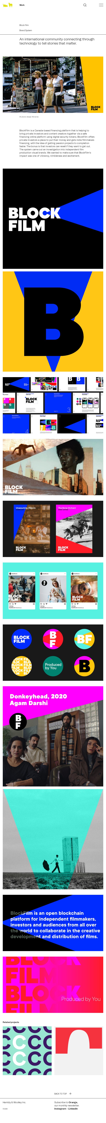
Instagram (60, 1109)
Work (21, 5)
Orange (73, 1102)
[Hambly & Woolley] (7, 5)
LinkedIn (73, 1109)
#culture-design (25, 117)
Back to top (60, 1094)
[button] (85, 5)
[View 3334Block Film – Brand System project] (78, 1050)
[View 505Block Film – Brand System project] (27, 1050)
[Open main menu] (101, 5)
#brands (35, 117)
